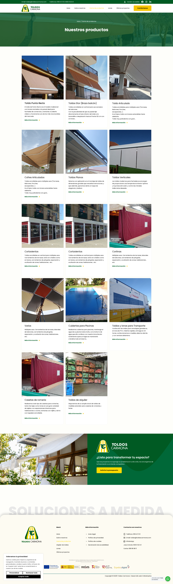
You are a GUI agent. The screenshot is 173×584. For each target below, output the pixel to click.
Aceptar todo (23, 577)
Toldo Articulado (121, 103)
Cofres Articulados (34, 177)
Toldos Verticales (121, 177)
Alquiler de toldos (62, 545)
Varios (28, 325)
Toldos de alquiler (77, 399)
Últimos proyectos (122, 8)
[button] (142, 2)
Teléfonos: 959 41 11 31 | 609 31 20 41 (61, 2)
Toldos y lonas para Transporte (128, 325)
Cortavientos (31, 251)
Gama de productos (97, 8)
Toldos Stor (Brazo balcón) (82, 103)
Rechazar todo (31, 573)
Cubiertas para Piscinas (81, 325)
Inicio (68, 8)
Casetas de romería (35, 399)
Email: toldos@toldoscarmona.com (34, 2)
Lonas (110, 8)
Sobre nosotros (79, 8)
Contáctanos (142, 8)
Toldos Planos (75, 177)
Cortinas (116, 251)
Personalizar (14, 573)
